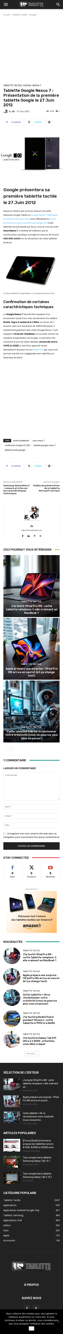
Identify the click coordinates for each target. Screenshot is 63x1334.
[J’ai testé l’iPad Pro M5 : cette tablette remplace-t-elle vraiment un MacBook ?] (31, 586)
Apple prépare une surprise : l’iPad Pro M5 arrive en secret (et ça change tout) (32, 672)
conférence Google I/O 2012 (17, 445)
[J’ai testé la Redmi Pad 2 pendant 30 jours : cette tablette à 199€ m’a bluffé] (11, 1018)
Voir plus (30, 1053)
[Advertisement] (31, 49)
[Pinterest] (34, 535)
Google (32, 14)
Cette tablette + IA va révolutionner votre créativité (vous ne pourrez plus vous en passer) (31, 735)
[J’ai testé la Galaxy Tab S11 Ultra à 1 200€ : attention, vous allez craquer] (11, 1039)
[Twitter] (40, 535)
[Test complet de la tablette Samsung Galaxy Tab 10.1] (11, 1162)
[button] (5, 4)
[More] (49, 122)
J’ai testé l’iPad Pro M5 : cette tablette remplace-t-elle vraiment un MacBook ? (31, 609)
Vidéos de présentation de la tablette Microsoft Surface (46, 488)
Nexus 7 (36, 85)
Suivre (31, 866)
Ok (31, 1328)
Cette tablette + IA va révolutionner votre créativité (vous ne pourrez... (38, 1116)
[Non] (58, 1321)
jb (13, 111)
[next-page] (11, 749)
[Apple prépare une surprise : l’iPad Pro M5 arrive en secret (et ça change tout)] (31, 649)
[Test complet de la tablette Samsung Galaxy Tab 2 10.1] (11, 1178)
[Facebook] (23, 535)
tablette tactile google (15, 450)
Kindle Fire (38, 349)
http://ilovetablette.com (31, 530)
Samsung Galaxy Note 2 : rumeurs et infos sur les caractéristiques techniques (16, 489)
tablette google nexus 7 (45, 445)
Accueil (6, 14)
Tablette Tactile (19, 14)
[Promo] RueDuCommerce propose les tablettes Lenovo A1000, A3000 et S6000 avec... (39, 1144)
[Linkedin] (28, 535)
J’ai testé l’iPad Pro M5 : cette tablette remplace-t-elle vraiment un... (40, 1083)
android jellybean (21, 440)
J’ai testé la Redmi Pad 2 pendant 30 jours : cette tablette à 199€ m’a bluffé (39, 1020)
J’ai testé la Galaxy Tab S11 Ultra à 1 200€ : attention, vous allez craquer (39, 1041)
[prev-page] (5, 749)
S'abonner (50, 866)
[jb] (6, 111)
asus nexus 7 (39, 440)
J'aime (13, 866)
